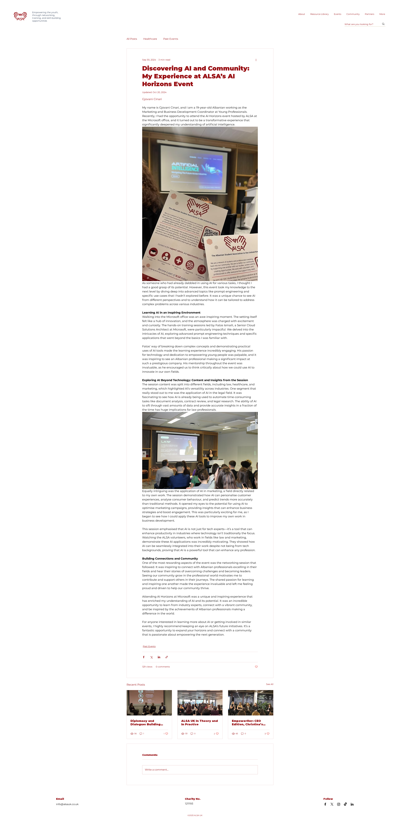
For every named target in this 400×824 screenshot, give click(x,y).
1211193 (189, 803)
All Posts (132, 38)
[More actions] (256, 60)
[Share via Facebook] (143, 657)
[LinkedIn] (352, 804)
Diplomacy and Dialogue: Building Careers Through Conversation (145, 722)
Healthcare (150, 38)
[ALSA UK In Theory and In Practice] (200, 702)
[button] (319, 14)
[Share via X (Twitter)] (151, 657)
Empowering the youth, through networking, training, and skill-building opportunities (46, 16)
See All (269, 684)
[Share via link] (166, 657)
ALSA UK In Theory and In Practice (199, 722)
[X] (332, 804)
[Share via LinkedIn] (159, 657)
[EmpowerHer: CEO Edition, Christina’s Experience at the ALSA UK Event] (250, 702)
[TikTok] (345, 804)
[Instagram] (339, 804)
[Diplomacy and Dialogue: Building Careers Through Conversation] (149, 702)
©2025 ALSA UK (195, 815)
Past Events (170, 38)
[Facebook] (325, 804)
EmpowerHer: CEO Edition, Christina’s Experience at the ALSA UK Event (247, 722)
